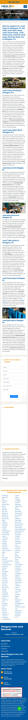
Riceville (17, 555)
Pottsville (17, 548)
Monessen (17, 509)
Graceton (4, 577)
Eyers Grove (5, 557)
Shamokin (17, 568)
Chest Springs (5, 534)
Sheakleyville (18, 570)
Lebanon (17, 495)
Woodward (18, 614)
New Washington (19, 531)
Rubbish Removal (5, 646)
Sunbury (17, 584)
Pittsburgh (18, 543)
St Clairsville (18, 580)
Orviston (17, 540)
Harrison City (5, 587)
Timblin (17, 587)
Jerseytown (5, 603)
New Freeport (18, 525)
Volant (16, 593)
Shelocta (17, 571)
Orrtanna (17, 538)
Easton (4, 552)
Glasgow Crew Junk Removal (12, 628)
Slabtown (17, 577)
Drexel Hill (4, 545)
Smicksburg (18, 578)
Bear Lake (4, 511)
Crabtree (4, 541)
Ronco (16, 559)
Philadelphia (18, 541)
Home (2, 19)
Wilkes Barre (18, 610)
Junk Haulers (4, 644)
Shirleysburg (18, 573)
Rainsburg (17, 550)
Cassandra (4, 524)
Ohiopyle (17, 536)
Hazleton (4, 591)
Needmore (18, 518)
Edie (3, 554)
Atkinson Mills (5, 504)
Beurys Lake (5, 517)
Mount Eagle (18, 515)
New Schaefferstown (20, 529)
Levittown (17, 499)
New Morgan (18, 527)
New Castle (18, 522)
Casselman (5, 525)
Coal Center (5, 538)
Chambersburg (6, 531)
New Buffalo (18, 520)
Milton (16, 508)
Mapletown (18, 504)
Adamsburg (5, 495)
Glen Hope (4, 575)
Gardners (4, 568)
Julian (3, 607)
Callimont (4, 522)
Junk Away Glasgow (16, 19)
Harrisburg (5, 585)
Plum (16, 545)
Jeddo (3, 601)
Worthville (17, 616)
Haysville (4, 589)
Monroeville (18, 511)
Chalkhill (4, 529)
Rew (16, 554)
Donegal (4, 543)
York (16, 617)
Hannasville (5, 582)
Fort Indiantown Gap (7, 561)
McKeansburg (18, 506)
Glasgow (7, 19)
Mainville (17, 502)
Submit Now (14, 396)
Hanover (4, 584)
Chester (4, 536)
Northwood (18, 534)
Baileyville (4, 509)
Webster (17, 601)
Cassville (4, 527)
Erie (3, 555)
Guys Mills (4, 580)
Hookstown (5, 594)
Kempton (4, 608)
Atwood (4, 508)
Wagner (17, 596)
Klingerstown (5, 614)
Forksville (4, 559)
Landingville (5, 617)
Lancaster (4, 616)
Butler (3, 520)
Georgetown (5, 571)
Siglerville (17, 575)
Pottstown (17, 547)
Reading (17, 552)
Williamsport (18, 612)
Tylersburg (18, 589)
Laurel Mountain (6, 619)
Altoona (4, 502)
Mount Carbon (19, 513)
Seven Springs (18, 564)
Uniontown (18, 591)
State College (18, 582)
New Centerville (19, 524)
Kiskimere (4, 612)
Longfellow (18, 501)
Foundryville (5, 563)
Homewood (5, 593)
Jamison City (5, 600)
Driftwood (4, 547)
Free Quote (4, 649)
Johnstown (5, 605)
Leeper (17, 497)
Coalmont (4, 540)
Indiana (4, 598)
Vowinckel (17, 594)
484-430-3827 (14, 2)
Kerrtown (4, 610)
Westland (17, 605)
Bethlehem (5, 515)
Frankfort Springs (6, 564)
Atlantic (4, 506)
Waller (16, 598)
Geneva (4, 570)
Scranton (17, 563)
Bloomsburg (5, 518)
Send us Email (8, 679)
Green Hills (5, 578)
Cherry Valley (5, 532)
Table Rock (18, 585)
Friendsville (5, 566)
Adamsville (4, 497)
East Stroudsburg (6, 550)
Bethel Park (5, 513)
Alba (3, 499)
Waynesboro (18, 600)
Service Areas (4, 651)
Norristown (18, 532)
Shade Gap (18, 566)
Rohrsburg (18, 557)
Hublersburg (5, 596)
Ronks (16, 561)
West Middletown (19, 603)
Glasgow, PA (7, 684)
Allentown (4, 501)
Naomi (16, 517)
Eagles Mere (5, 548)
